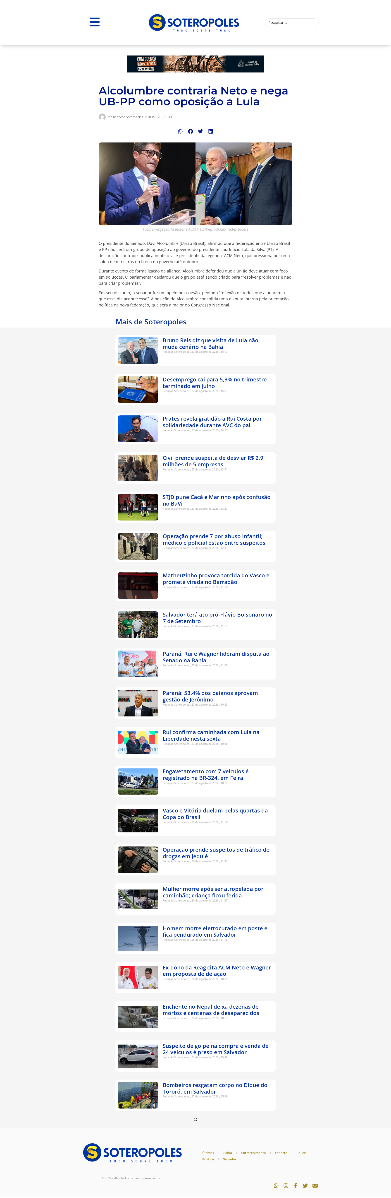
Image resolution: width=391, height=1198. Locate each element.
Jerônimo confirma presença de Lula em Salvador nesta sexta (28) (215, 1166)
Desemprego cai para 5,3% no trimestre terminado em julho (215, 383)
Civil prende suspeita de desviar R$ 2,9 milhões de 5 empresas (213, 461)
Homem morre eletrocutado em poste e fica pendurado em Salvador (215, 931)
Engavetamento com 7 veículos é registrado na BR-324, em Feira (206, 774)
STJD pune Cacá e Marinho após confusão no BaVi (217, 500)
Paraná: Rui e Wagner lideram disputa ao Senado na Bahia (216, 657)
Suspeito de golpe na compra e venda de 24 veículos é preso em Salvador (216, 1049)
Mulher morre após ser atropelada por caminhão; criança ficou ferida (213, 892)
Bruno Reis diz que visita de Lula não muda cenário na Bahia (210, 343)
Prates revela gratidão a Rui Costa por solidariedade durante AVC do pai (212, 422)
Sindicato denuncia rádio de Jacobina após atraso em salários (211, 1127)
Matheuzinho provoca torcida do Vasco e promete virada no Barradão (216, 578)
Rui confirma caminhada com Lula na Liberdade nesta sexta (211, 735)
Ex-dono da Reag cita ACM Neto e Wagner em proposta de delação (217, 971)
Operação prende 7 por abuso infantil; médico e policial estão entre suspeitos (214, 539)
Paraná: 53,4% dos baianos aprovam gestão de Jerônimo (210, 696)
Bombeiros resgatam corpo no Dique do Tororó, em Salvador (215, 1088)
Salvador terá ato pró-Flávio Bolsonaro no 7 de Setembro (217, 618)
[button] (180, 131)
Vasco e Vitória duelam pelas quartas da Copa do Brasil (215, 814)
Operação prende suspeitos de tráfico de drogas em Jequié (216, 853)
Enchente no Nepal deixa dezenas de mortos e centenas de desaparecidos (211, 1010)
